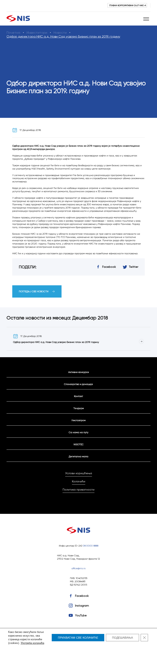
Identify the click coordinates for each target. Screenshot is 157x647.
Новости (60, 33)
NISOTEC (79, 444)
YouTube (81, 615)
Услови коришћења (78, 473)
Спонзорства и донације (78, 384)
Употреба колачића (32, 643)
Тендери (78, 408)
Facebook (82, 595)
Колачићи (78, 481)
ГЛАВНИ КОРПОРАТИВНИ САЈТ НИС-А (127, 5)
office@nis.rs (78, 568)
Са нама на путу (78, 432)
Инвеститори (37, 33)
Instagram (82, 605)
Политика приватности (78, 489)
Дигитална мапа (78, 456)
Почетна (13, 33)
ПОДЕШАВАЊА (122, 637)
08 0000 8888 (90, 545)
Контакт (78, 396)
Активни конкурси (78, 372)
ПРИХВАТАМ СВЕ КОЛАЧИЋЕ (78, 637)
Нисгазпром (79, 420)
